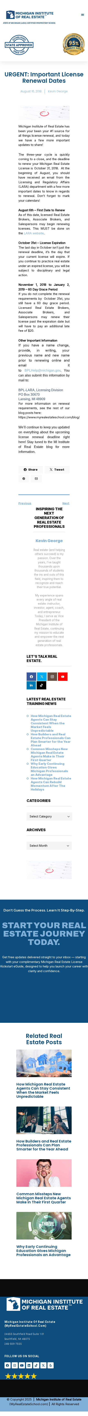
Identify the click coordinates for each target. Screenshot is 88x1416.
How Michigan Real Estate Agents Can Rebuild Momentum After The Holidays (51, 784)
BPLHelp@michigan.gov (42, 370)
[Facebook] (31, 676)
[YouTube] (63, 676)
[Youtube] (22, 1365)
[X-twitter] (43, 1365)
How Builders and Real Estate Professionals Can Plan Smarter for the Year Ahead (51, 740)
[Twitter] (42, 676)
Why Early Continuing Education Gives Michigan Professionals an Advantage (49, 769)
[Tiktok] (36, 1365)
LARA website (34, 233)
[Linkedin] (29, 1365)
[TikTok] (41, 685)
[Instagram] (52, 676)
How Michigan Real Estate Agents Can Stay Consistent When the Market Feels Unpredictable (51, 723)
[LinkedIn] (31, 685)
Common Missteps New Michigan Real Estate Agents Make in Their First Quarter (49, 754)
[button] (82, 14)
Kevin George (49, 540)
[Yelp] (50, 1365)
